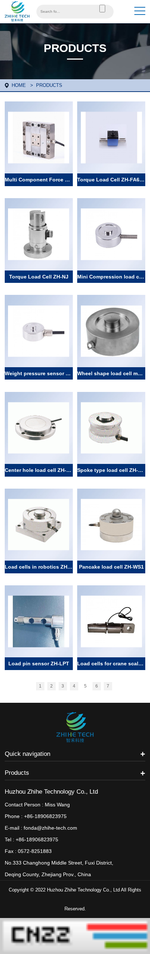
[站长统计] (75, 935)
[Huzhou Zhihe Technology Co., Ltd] (17, 10)
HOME (19, 85)
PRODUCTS (49, 85)
